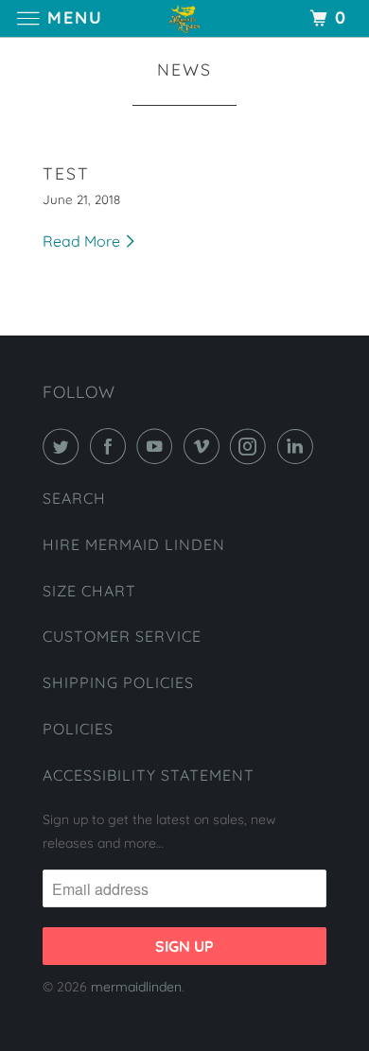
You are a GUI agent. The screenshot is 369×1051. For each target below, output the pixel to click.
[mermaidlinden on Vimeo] (205, 446)
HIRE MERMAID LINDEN (134, 544)
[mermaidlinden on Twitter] (64, 446)
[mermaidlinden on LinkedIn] (299, 446)
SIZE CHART (89, 590)
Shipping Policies (118, 682)
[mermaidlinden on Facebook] (111, 446)
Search (74, 498)
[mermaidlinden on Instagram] (251, 446)
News (184, 69)
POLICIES (78, 728)
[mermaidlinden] (185, 18)
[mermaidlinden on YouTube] (158, 446)
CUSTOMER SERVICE (122, 636)
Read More (83, 241)
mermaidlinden (136, 986)
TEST (66, 173)
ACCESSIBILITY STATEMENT (149, 775)
